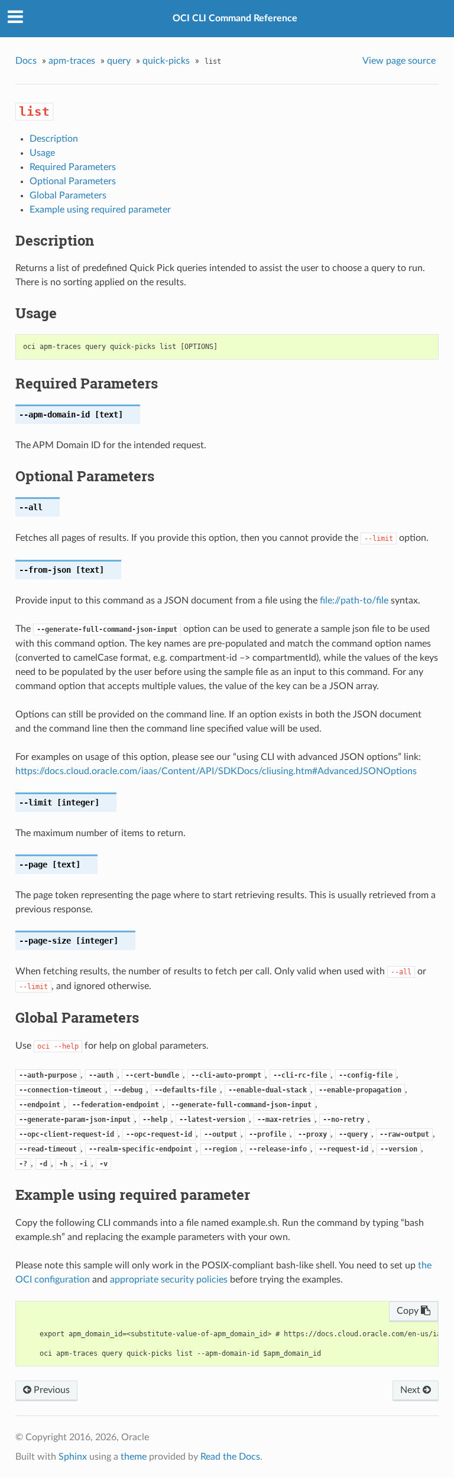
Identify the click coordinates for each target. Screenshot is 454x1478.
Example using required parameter (100, 209)
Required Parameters (73, 167)
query (119, 61)
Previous (50, 1390)
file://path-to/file (354, 600)
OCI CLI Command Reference (235, 18)
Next (411, 1390)
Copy (409, 1311)
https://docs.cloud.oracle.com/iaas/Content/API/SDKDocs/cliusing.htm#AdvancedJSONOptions (216, 771)
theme (134, 1456)
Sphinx (73, 1456)
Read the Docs (230, 1456)
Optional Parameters (73, 181)
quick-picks (166, 61)
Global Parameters (68, 195)
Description (54, 138)
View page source (399, 61)
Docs (26, 61)
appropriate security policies (169, 1279)
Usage (42, 153)
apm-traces (71, 61)
